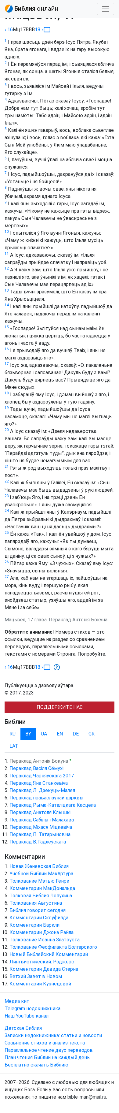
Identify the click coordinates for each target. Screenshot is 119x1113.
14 (7, 305)
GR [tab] (91, 734)
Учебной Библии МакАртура (41, 874)
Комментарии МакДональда (42, 888)
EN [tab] (60, 734)
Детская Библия (23, 1028)
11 (7, 253)
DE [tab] (76, 734)
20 (7, 430)
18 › (39, 29)
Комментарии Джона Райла (41, 932)
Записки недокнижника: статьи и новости (53, 1035)
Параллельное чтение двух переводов (49, 1050)
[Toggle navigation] (105, 9)
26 (7, 562)
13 (7, 290)
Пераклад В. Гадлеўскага (37, 842)
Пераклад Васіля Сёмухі (36, 768)
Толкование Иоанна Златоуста (44, 940)
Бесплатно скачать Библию (36, 1065)
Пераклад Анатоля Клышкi (39, 812)
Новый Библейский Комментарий (48, 954)
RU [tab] (12, 734)
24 (7, 510)
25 (7, 532)
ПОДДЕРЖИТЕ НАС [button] (60, 707)
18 (7, 393)
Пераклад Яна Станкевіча (38, 783)
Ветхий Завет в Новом (35, 976)
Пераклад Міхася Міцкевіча (40, 827)
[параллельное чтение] (47, 30)
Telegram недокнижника (32, 1008)
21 (7, 466)
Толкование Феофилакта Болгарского (53, 947)
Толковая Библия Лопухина (40, 896)
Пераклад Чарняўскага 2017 (41, 776)
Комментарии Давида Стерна (43, 969)
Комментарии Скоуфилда (38, 918)
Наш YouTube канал (27, 1016)
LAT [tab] (13, 746)
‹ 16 (9, 29)
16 (7, 349)
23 (7, 496)
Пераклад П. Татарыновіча (39, 834)
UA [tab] (44, 734)
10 (7, 231)
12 (7, 268)
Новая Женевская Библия (39, 866)
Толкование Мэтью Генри (39, 881)
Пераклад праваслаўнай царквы (46, 798)
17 (7, 364)
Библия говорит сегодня (37, 910)
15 (7, 327)
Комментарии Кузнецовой (40, 984)
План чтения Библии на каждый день (47, 1057)
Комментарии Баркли (34, 925)
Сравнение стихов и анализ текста (45, 1043)
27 (7, 577)
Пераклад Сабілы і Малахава (41, 820)
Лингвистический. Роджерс (41, 962)
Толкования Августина (35, 903)
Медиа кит (17, 1001)
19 (7, 408)
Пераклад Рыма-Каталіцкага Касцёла (52, 805)
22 (7, 481)
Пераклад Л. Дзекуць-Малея (42, 790)
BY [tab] (28, 734)
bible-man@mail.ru (86, 1097)
